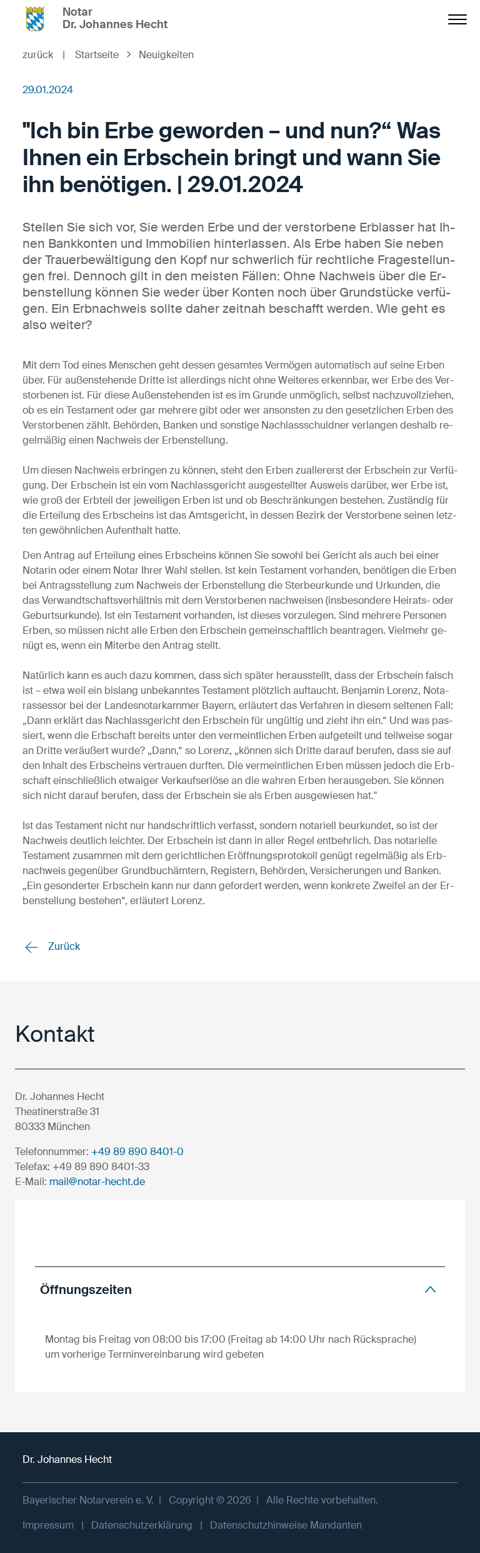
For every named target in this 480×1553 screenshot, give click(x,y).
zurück (43, 54)
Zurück (63, 946)
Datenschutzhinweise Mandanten (286, 1525)
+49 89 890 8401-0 (137, 1151)
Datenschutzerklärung (141, 1525)
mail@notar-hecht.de (97, 1181)
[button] (240, 1289)
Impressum (48, 1525)
